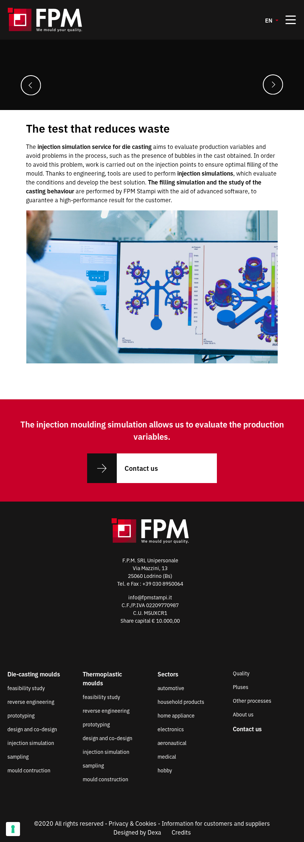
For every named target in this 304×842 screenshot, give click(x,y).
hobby (165, 770)
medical (167, 756)
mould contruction (28, 770)
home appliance (176, 715)
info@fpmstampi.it (150, 597)
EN (269, 20)
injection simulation (30, 742)
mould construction (105, 779)
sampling (18, 756)
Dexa (154, 832)
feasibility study (26, 688)
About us (243, 714)
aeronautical (172, 742)
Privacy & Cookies (132, 823)
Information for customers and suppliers (216, 823)
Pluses (240, 686)
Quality (241, 673)
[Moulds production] (45, 20)
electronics (171, 729)
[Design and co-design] (31, 84)
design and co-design (32, 729)
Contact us (141, 468)
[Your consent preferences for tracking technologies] (13, 829)
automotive (171, 688)
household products (181, 701)
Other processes (252, 700)
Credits (181, 832)
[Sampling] (273, 84)
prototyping (20, 715)
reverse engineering (30, 701)
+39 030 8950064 (162, 583)
